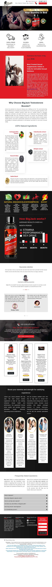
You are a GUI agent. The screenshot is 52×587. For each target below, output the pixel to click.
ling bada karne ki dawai (41, 549)
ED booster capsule (27, 552)
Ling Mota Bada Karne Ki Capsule (38, 552)
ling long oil (33, 549)
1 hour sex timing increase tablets (35, 546)
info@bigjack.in (32, 524)
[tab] (26, 497)
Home (16, 3)
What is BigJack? (9, 497)
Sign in (30, 1)
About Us (20, 3)
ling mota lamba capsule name (12, 551)
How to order (18, 526)
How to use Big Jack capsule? (12, 502)
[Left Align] (8, 370)
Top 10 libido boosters (17, 552)
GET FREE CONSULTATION (43, 3)
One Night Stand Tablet (24, 551)
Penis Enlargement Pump (22, 546)
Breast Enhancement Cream (29, 548)
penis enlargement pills (32, 89)
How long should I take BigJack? (13, 508)
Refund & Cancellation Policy (20, 528)
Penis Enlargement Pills (18, 547)
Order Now (10, 374)
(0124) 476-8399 (32, 522)
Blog (27, 3)
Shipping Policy (19, 522)
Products (24, 3)
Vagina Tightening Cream (11, 549)
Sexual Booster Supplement (35, 551)
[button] (8, 282)
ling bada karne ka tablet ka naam (23, 549)
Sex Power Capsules (39, 547)
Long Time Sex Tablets (11, 546)
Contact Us (31, 3)
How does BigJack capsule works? (13, 499)
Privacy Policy (18, 521)
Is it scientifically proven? (11, 511)
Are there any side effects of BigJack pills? (15, 505)
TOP (50, 585)
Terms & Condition (19, 524)
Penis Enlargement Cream (29, 547)
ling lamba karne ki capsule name (26, 550)
